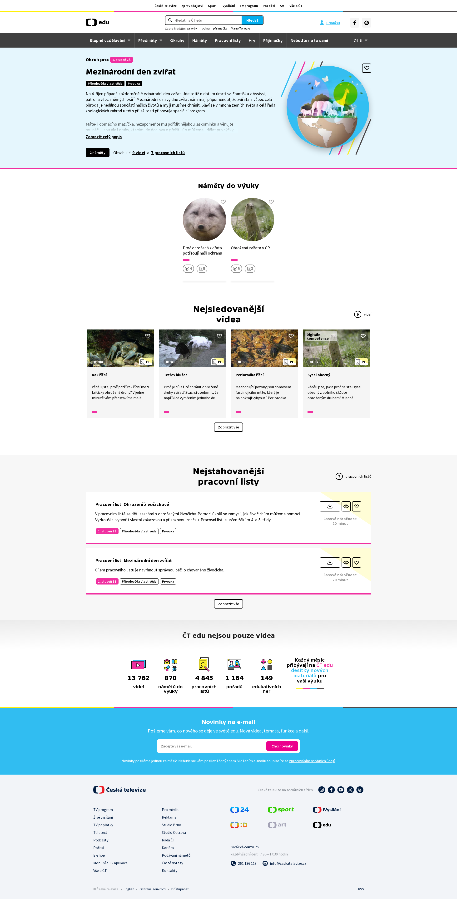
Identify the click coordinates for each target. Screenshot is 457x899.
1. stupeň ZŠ (121, 60)
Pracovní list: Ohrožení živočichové (132, 504)
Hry (252, 40)
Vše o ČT (296, 6)
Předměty (147, 40)
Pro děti (269, 6)
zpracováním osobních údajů (312, 760)
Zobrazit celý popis (104, 136)
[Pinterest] (366, 23)
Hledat (252, 20)
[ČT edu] (97, 24)
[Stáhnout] (330, 506)
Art (282, 6)
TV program (249, 6)
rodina (205, 28)
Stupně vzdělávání (107, 40)
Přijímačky (273, 40)
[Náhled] (346, 506)
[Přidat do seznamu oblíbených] (366, 68)
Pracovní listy (228, 40)
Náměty (199, 40)
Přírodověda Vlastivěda (105, 83)
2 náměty (97, 152)
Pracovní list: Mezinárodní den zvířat (133, 560)
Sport (212, 6)
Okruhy (177, 40)
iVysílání (228, 6)
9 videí (138, 152)
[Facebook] (354, 23)
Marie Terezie (240, 28)
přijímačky (220, 28)
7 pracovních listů (168, 152)
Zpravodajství (192, 6)
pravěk (192, 28)
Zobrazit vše (228, 427)
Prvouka (134, 83)
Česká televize (165, 6)
